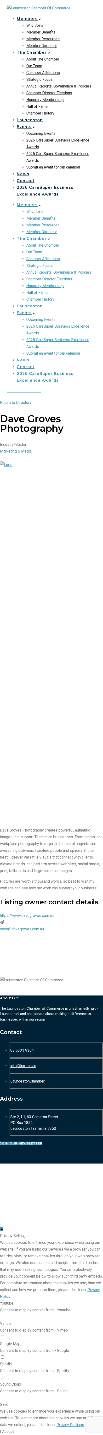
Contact (25, 180)
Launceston (30, 120)
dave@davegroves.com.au (22, 929)
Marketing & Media (16, 451)
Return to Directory (15, 402)
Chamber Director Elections (49, 93)
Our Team (34, 66)
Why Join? (35, 25)
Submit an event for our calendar (53, 167)
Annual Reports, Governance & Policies (58, 86)
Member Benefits (41, 32)
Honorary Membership (45, 99)
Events (24, 126)
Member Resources (43, 39)
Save (4, 1404)
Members (27, 18)
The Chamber (32, 52)
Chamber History (40, 113)
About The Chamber (42, 59)
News (23, 174)
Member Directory (41, 45)
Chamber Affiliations (43, 72)
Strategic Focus (39, 79)
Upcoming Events (41, 133)
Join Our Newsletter (21, 1143)
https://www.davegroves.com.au (27, 915)
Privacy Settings (70, 1424)
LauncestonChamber (27, 1081)
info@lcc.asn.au (23, 1065)
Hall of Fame (37, 106)
